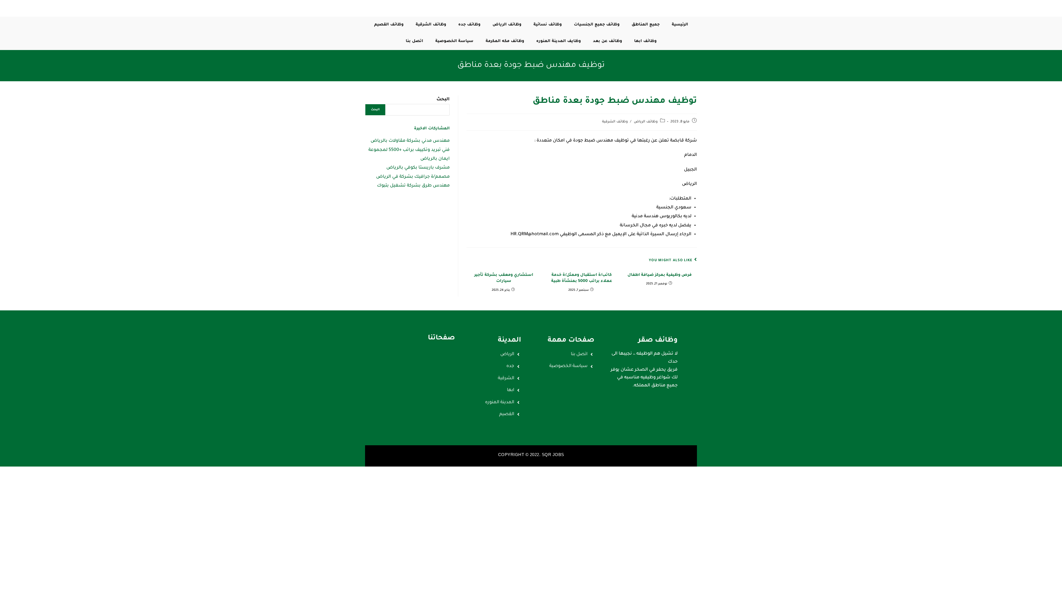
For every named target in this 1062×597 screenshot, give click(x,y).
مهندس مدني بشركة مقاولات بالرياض (410, 140)
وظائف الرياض (646, 122)
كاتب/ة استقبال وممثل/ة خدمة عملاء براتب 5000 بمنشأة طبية (581, 278)
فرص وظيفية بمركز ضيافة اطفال (660, 275)
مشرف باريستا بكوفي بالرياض (418, 167)
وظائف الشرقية (615, 122)
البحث (443, 99)
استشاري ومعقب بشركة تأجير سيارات (503, 278)
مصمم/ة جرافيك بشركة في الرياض (413, 176)
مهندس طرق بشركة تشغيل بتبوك (413, 185)
